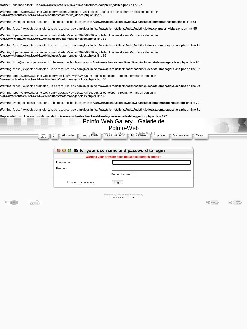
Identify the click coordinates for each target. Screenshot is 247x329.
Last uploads (90, 135)
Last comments (115, 135)
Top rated (160, 135)
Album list (68, 135)
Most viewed (139, 135)
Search (201, 135)
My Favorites (181, 135)
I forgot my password (81, 182)
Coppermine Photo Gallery (130, 194)
